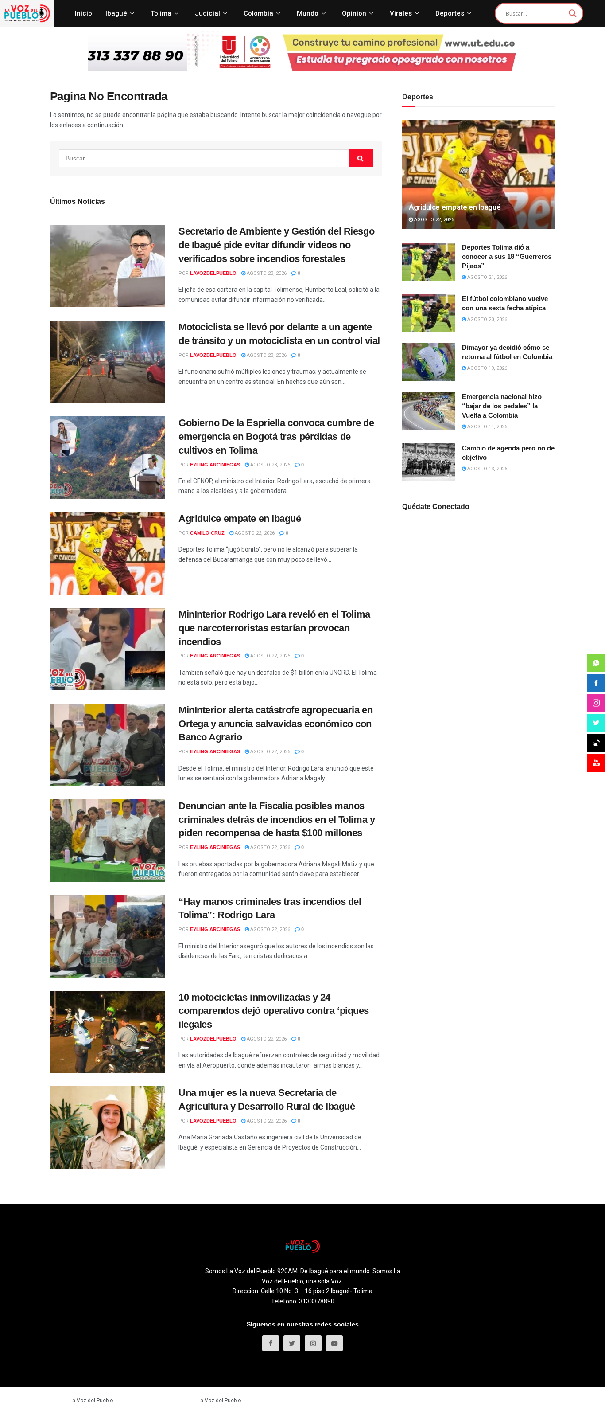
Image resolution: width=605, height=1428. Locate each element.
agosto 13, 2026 (486, 469)
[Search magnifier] (572, 13)
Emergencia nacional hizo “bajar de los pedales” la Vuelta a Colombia (502, 406)
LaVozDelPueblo (213, 273)
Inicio (83, 13)
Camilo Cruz (207, 533)
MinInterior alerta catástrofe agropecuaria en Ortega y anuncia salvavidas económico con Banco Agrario (275, 723)
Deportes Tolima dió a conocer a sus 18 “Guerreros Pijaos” (506, 256)
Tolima (161, 13)
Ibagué (116, 13)
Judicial (207, 13)
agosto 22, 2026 (254, 533)
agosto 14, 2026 (486, 427)
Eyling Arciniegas (215, 464)
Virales (401, 13)
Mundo (307, 13)
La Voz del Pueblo (91, 1400)
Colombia (258, 13)
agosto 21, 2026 (486, 277)
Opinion (354, 13)
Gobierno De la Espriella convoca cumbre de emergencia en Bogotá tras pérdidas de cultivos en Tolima (276, 436)
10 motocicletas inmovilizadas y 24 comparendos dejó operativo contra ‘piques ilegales (273, 1011)
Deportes (449, 13)
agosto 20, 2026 (486, 319)
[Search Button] (361, 158)
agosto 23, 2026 (266, 273)
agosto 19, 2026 (486, 368)
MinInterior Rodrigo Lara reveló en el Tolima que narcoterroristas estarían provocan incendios (274, 628)
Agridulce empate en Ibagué (239, 518)
